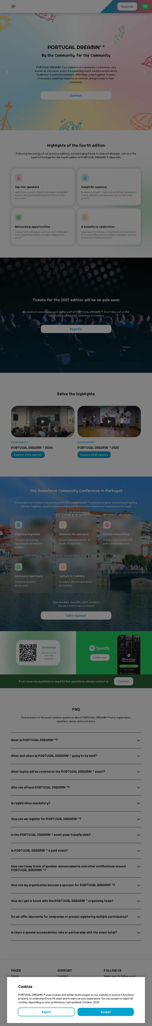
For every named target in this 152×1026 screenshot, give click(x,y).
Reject (46, 1012)
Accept (105, 1012)
